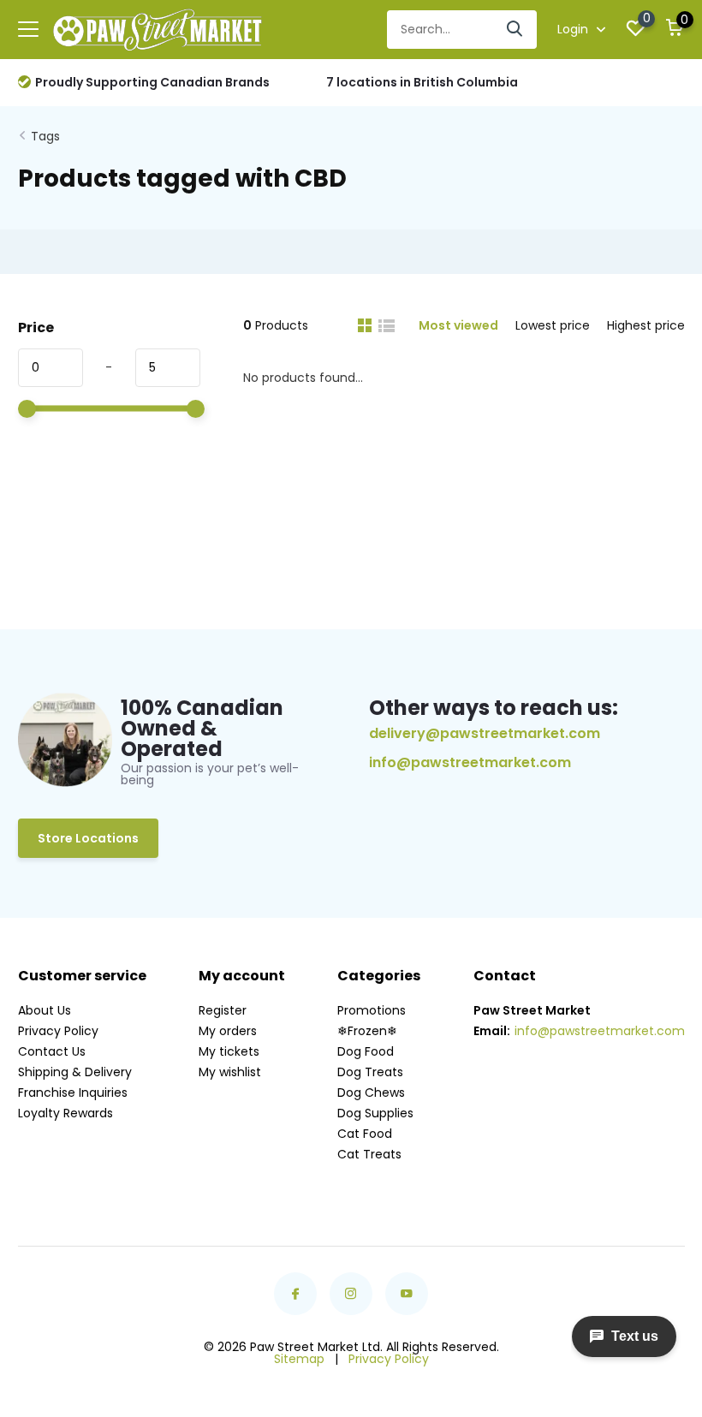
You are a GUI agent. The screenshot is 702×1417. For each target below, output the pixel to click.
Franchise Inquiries (73, 1092)
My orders (228, 1030)
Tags (45, 136)
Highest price (646, 325)
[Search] (515, 29)
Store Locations (88, 838)
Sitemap (299, 1358)
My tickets (229, 1051)
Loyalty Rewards (65, 1113)
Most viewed (458, 325)
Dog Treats (370, 1072)
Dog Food (365, 1051)
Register (223, 1010)
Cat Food (364, 1133)
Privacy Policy (58, 1030)
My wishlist (230, 1072)
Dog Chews (371, 1092)
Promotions (371, 1010)
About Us (44, 1010)
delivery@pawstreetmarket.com (484, 733)
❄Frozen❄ (367, 1030)
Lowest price (552, 325)
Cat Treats (369, 1154)
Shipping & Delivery (75, 1072)
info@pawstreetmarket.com (470, 763)
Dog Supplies (375, 1113)
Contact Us (52, 1051)
